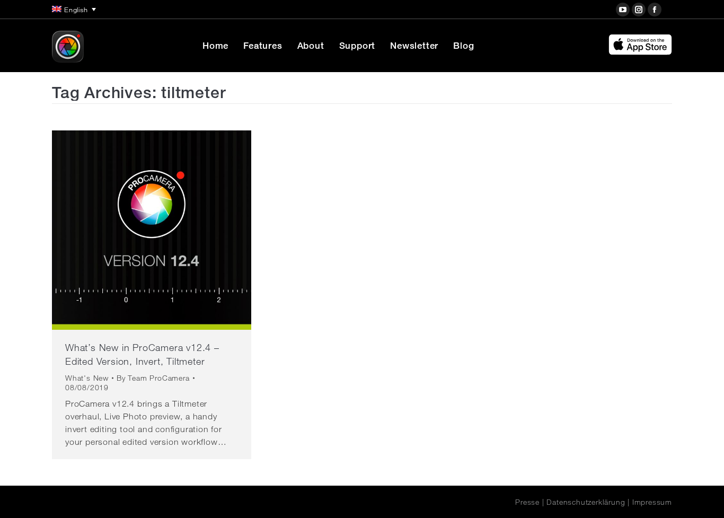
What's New (87, 378)
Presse (527, 502)
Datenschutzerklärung (585, 502)
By (153, 378)
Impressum (652, 502)
